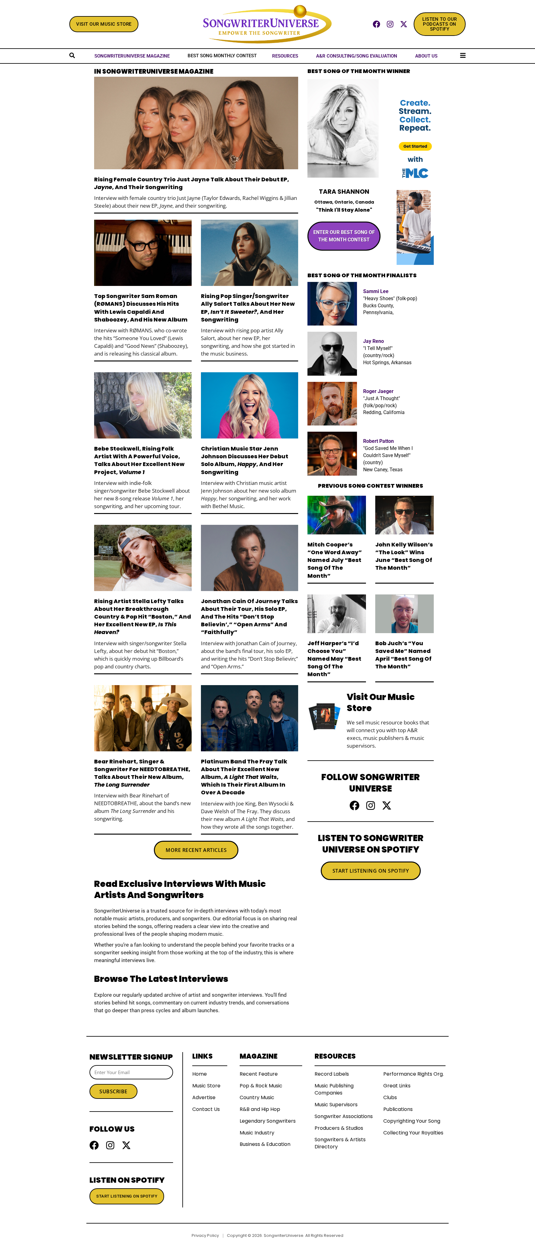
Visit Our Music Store (381, 702)
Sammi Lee (376, 291)
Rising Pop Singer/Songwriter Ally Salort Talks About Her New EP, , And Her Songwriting (248, 307)
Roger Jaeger (378, 391)
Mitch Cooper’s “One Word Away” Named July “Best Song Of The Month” (334, 560)
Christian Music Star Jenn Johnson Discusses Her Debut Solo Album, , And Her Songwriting (244, 460)
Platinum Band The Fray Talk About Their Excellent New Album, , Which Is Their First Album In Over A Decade (244, 777)
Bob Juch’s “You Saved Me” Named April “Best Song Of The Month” (403, 655)
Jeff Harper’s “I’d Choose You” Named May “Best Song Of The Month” (334, 658)
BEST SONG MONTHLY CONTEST (222, 55)
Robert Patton (378, 441)
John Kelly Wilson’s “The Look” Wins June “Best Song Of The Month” (404, 556)
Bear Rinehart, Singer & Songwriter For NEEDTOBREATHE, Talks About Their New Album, (142, 773)
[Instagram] (390, 24)
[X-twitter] (403, 24)
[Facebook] (376, 24)
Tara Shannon (344, 191)
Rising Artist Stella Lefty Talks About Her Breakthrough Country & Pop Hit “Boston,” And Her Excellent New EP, (142, 616)
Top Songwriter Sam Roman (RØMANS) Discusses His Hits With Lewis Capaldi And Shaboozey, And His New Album (141, 307)
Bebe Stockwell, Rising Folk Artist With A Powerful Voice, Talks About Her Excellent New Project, (139, 460)
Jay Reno (373, 341)
